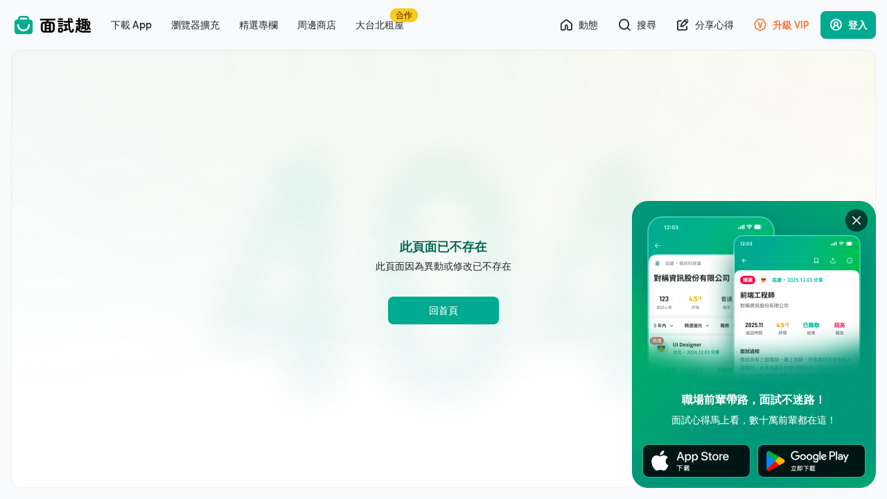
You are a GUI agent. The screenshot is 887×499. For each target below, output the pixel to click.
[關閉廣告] (856, 220)
